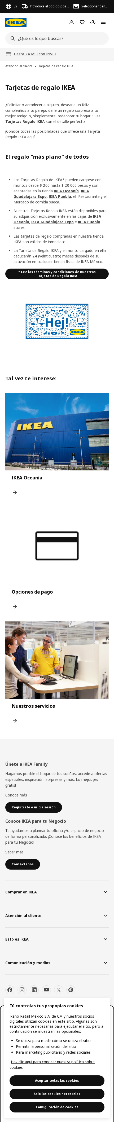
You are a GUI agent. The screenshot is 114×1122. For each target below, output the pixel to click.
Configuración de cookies (57, 1107)
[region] (57, 1058)
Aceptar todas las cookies (57, 1080)
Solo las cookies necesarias (57, 1094)
